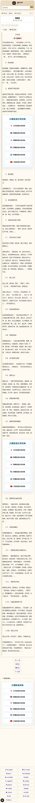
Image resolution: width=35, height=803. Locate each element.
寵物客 (26, 777)
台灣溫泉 (9, 788)
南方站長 (27, 785)
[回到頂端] (2, 800)
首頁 (18, 664)
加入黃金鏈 (9, 769)
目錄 (18, 668)
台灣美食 (27, 781)
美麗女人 (9, 800)
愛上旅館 (27, 796)
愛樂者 (26, 788)
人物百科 (9, 792)
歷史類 (5, 13)
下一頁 (17, 671)
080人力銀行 (27, 769)
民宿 (9, 796)
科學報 (26, 792)
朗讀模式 (18, 38)
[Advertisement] (17, 747)
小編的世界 (9, 781)
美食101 (9, 773)
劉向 (11, 13)
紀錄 (5, 29)
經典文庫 (9, 785)
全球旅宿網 (27, 773)
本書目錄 (18, 13)
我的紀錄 (13, 29)
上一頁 (18, 660)
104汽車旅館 (10, 777)
